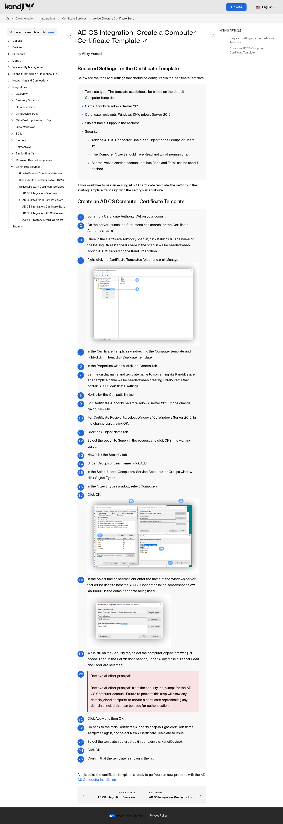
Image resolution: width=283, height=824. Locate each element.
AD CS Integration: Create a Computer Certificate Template (44, 200)
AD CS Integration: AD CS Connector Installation (44, 213)
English (267, 7)
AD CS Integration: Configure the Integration (44, 206)
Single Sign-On (25, 153)
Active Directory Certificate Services (114, 18)
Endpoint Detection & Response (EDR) (35, 73)
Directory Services (27, 100)
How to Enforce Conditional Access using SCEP (43, 173)
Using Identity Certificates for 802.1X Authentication (43, 180)
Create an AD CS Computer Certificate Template (247, 50)
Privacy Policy (158, 815)
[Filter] (63, 32)
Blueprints (18, 54)
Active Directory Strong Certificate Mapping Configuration (44, 219)
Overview (22, 93)
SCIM (19, 133)
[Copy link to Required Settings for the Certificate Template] (185, 69)
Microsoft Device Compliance (34, 160)
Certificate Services (74, 18)
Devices (17, 47)
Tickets (236, 7)
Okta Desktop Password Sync (34, 120)
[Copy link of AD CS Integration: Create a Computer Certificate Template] (145, 41)
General (17, 40)
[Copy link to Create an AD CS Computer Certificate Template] (191, 202)
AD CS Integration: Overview (39, 193)
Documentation (25, 18)
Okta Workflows (25, 127)
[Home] (19, 7)
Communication (25, 107)
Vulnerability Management (28, 67)
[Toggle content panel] (212, 34)
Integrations (48, 18)
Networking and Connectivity (30, 80)
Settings (17, 226)
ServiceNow (23, 146)
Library (16, 60)
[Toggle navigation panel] (70, 35)
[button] (32, 32)
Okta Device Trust (27, 113)
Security (21, 140)
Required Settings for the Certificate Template (252, 40)
